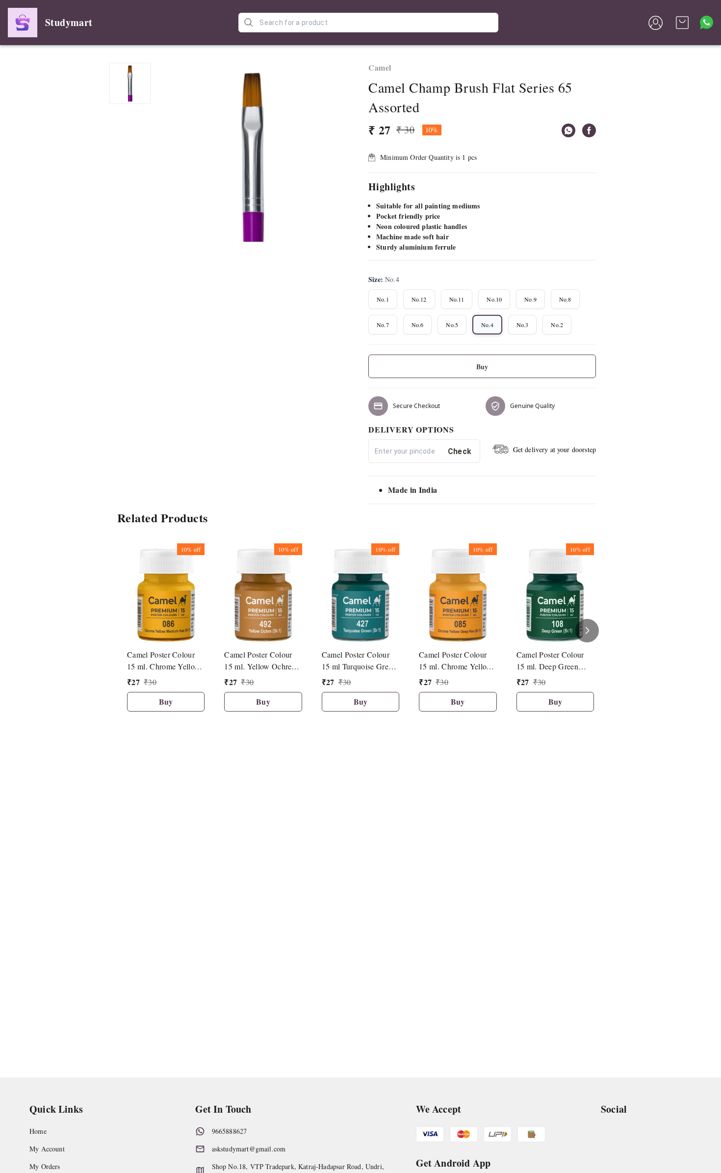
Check (459, 451)
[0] (682, 22)
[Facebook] (589, 130)
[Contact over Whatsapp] (706, 22)
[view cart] (682, 22)
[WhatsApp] (568, 130)
